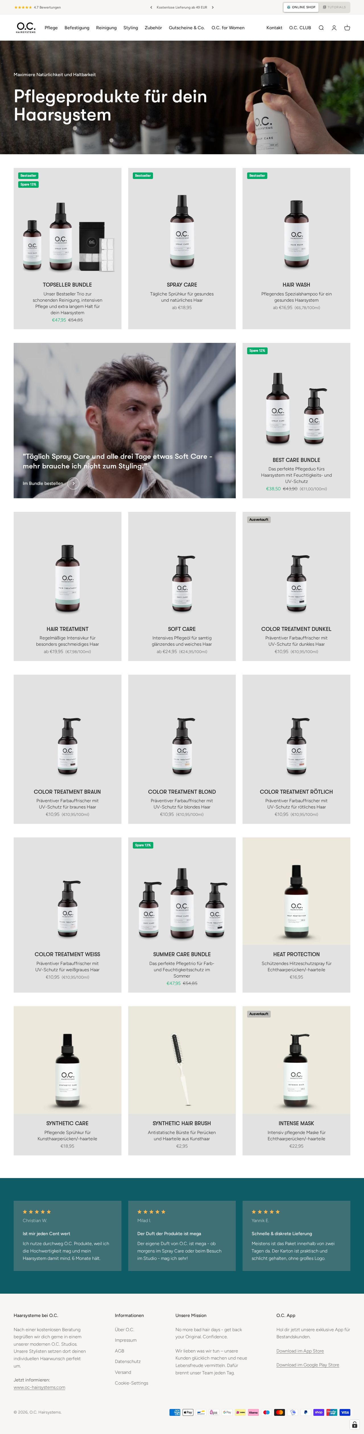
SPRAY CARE (182, 285)
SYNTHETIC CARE (67, 1123)
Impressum (125, 1340)
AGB (119, 1351)
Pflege (51, 27)
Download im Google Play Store (307, 1365)
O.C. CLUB (300, 27)
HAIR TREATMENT (67, 629)
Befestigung (77, 27)
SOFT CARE (182, 629)
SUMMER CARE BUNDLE (182, 954)
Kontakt (274, 27)
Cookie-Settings (131, 1383)
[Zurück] (151, 7)
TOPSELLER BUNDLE (67, 285)
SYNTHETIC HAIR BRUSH (182, 1123)
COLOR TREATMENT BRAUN (67, 792)
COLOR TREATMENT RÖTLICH (296, 792)
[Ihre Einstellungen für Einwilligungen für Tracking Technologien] (354, 1424)
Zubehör (153, 27)
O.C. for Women (228, 27)
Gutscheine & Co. (187, 27)
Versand (123, 1372)
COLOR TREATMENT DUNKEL (296, 629)
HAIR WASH (296, 285)
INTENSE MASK (296, 1123)
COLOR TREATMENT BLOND (182, 792)
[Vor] (213, 7)
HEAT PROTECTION (296, 954)
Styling (130, 27)
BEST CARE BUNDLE (296, 460)
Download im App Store (300, 1351)
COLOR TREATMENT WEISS (67, 954)
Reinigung (106, 27)
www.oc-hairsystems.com (39, 1387)
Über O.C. (124, 1329)
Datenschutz (128, 1361)
